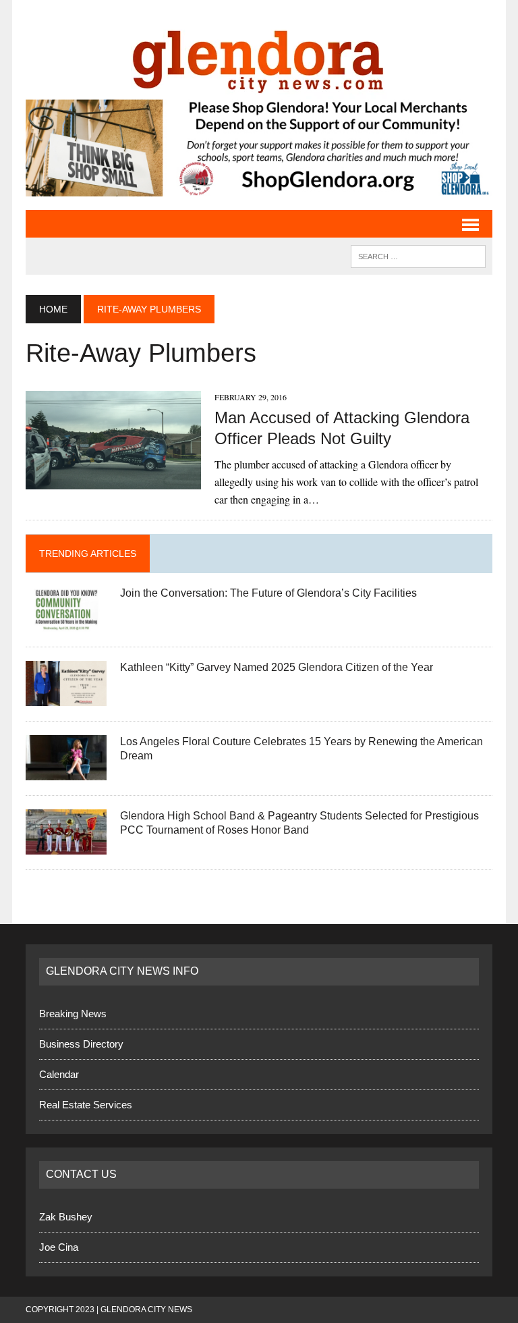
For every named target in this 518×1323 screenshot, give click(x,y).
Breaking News (73, 1013)
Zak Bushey (65, 1216)
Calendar (59, 1074)
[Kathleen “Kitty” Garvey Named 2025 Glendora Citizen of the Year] (66, 698)
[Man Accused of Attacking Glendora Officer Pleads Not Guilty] (113, 480)
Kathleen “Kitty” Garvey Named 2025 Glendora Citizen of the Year (276, 667)
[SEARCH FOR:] (418, 255)
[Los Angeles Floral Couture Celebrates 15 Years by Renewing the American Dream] (66, 772)
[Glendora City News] (259, 56)
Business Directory (81, 1044)
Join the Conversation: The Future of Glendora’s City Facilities (268, 593)
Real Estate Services (85, 1104)
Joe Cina (58, 1247)
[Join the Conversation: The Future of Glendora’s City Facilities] (66, 623)
